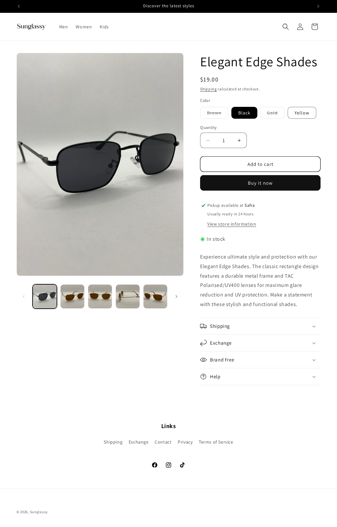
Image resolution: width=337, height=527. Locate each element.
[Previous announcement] (19, 6)
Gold (276, 114)
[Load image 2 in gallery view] (72, 296)
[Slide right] (176, 296)
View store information (231, 224)
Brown (217, 114)
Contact (163, 442)
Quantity (208, 127)
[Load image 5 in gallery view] (155, 296)
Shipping (208, 88)
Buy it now (260, 183)
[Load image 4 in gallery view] (128, 296)
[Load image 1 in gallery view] (45, 296)
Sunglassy (39, 512)
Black (244, 113)
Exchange (139, 442)
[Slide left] (23, 296)
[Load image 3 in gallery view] (100, 296)
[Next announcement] (318, 6)
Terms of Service (216, 442)
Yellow (302, 113)
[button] (285, 26)
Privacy (185, 442)
